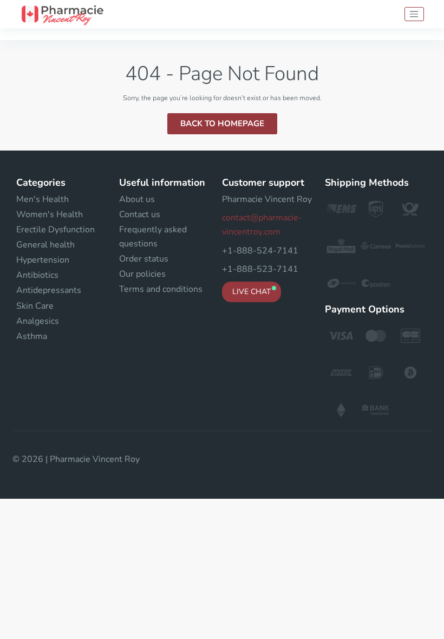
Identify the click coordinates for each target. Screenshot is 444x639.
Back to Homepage (222, 123)
